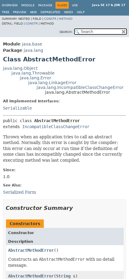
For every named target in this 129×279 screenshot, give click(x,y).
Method (66, 18)
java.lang (33, 50)
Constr (50, 18)
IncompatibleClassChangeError (55, 126)
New (33, 12)
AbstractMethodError (31, 250)
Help (81, 12)
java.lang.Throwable (33, 73)
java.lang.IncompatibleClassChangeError (80, 87)
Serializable (17, 108)
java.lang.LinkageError (52, 82)
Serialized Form (19, 192)
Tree (5, 12)
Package (45, 5)
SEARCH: (66, 32)
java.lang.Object (20, 68)
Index (68, 12)
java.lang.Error (35, 77)
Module (27, 5)
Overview (10, 5)
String (63, 276)
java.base (32, 44)
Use (75, 5)
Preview (19, 12)
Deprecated (50, 12)
